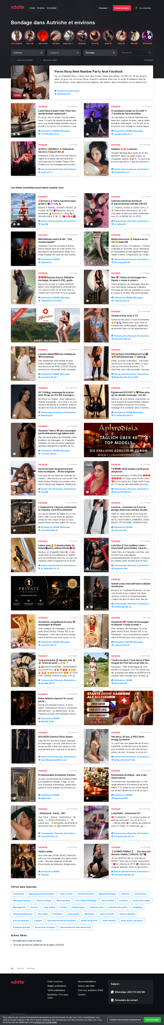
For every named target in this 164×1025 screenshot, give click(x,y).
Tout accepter (152, 1020)
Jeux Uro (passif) (127, 914)
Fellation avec (78, 907)
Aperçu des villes (86, 986)
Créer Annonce (122, 8)
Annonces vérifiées (25, 60)
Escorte (34, 907)
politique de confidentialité (45, 1022)
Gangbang (137, 907)
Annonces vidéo (50, 60)
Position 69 (18, 894)
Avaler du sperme (89, 920)
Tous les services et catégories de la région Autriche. (38, 944)
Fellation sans (96, 907)
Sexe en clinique (43, 900)
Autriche (20, 968)
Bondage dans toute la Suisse (27, 940)
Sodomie (125, 894)
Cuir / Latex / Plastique (86, 900)
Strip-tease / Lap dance (132, 920)
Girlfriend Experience (22, 914)
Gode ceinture (109, 920)
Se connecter (145, 8)
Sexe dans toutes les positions (61, 920)
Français (103, 8)
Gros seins (43, 914)
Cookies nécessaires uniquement (125, 1020)
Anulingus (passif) (21, 927)
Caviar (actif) (73, 914)
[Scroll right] (149, 37)
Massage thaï (19, 907)
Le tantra (123, 900)
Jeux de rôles (108, 900)
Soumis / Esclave (86, 894)
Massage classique (22, 900)
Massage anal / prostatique (41, 894)
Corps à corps (66, 894)
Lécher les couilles (141, 900)
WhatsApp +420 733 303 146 (130, 992)
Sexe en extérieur (21, 920)
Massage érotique (107, 894)
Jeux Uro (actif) (107, 914)
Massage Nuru (63, 900)
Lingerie (38, 920)
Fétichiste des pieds (118, 907)
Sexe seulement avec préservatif (75, 927)
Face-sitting (49, 907)
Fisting (63, 907)
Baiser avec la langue (45, 927)
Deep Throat (140, 894)
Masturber (89, 914)
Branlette (57, 914)
